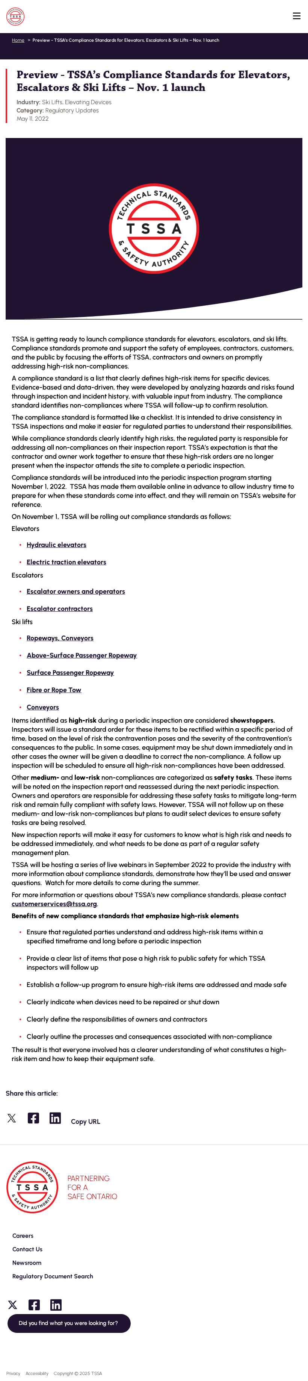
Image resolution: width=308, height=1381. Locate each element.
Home (18, 40)
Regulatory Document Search (52, 1276)
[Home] (15, 17)
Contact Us (27, 1249)
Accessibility (37, 1373)
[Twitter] (12, 1305)
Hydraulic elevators (56, 545)
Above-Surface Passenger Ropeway (82, 655)
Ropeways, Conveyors (60, 638)
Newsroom (26, 1262)
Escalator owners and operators (76, 591)
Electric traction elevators (66, 562)
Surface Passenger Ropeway (70, 673)
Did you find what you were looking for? (69, 1323)
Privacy (13, 1373)
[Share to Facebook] (33, 1118)
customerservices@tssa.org (54, 904)
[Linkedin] (56, 1305)
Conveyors (43, 707)
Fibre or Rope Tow (54, 690)
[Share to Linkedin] (55, 1118)
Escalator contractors (60, 609)
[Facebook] (34, 1305)
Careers (22, 1235)
